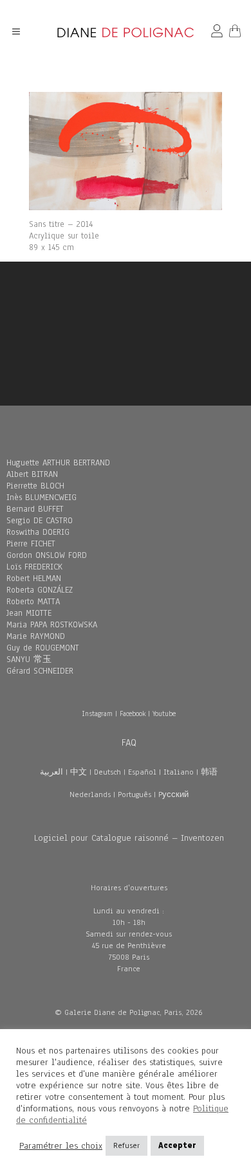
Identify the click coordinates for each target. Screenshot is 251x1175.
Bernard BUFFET (35, 509)
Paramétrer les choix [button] (60, 1146)
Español (142, 772)
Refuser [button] (126, 1145)
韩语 (209, 772)
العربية (51, 772)
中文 (78, 772)
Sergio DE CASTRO (39, 520)
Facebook (132, 713)
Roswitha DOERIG (38, 532)
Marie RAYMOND (35, 636)
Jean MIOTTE (28, 613)
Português (134, 794)
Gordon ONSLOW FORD (46, 555)
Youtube (164, 713)
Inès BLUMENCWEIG (41, 497)
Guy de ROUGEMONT (42, 648)
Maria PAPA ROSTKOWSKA (51, 625)
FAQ (129, 742)
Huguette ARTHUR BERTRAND (58, 463)
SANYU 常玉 (28, 659)
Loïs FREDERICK (34, 567)
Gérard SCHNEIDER (39, 671)
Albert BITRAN (32, 474)
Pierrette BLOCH (35, 486)
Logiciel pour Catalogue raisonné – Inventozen (129, 838)
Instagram (97, 713)
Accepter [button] (177, 1145)
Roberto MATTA (33, 601)
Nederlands (90, 794)
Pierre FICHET (30, 544)
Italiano (178, 772)
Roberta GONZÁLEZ (39, 590)
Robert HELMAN (33, 578)
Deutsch (107, 772)
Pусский (173, 794)
